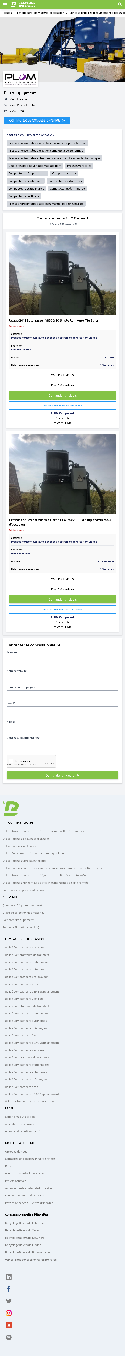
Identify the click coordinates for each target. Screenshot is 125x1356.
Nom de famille (17, 671)
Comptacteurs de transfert (67, 188)
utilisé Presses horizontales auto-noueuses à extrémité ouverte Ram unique (53, 868)
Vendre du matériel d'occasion (25, 1173)
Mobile (11, 721)
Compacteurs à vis (64, 173)
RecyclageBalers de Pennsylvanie (27, 1252)
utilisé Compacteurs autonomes (26, 969)
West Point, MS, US (62, 375)
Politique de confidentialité (22, 1131)
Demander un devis (62, 395)
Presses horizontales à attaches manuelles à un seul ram (46, 203)
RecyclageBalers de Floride (23, 1245)
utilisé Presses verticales (19, 846)
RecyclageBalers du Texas (22, 1230)
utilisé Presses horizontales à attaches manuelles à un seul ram (44, 831)
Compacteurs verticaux (23, 196)
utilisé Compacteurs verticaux (24, 947)
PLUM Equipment (62, 413)
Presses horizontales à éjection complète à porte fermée (45, 150)
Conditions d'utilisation (20, 1116)
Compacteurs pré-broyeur (25, 181)
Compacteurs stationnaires (26, 188)
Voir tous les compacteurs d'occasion (29, 1101)
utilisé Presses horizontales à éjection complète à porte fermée (44, 875)
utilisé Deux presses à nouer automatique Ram (33, 853)
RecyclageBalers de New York (25, 1237)
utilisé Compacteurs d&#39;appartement (32, 991)
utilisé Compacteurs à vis (21, 984)
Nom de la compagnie (21, 687)
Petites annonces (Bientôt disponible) (29, 1203)
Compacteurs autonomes (65, 181)
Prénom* (12, 652)
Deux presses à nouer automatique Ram (34, 165)
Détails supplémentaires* (23, 737)
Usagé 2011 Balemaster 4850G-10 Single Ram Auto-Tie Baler (53, 320)
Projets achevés (15, 1181)
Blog (8, 1166)
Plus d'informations (62, 385)
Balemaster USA (21, 349)
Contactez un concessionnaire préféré (30, 1158)
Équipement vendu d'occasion (24, 1195)
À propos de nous (16, 1151)
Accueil (7, 12)
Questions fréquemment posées (24, 905)
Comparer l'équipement (18, 920)
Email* (11, 703)
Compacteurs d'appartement (27, 173)
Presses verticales (79, 165)
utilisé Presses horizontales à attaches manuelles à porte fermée (46, 882)
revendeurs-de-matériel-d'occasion (40, 12)
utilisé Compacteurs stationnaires (27, 962)
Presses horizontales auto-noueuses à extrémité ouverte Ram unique (54, 158)
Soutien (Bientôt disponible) (21, 927)
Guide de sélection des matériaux (24, 912)
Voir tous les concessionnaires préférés (31, 1259)
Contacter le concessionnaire (35, 120)
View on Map (62, 422)
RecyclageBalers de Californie (25, 1223)
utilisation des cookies (19, 1124)
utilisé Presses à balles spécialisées (26, 838)
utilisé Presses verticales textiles (24, 860)
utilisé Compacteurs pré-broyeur (26, 976)
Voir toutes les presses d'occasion (25, 890)
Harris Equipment (21, 553)
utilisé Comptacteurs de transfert (27, 954)
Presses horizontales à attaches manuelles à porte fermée (47, 143)
